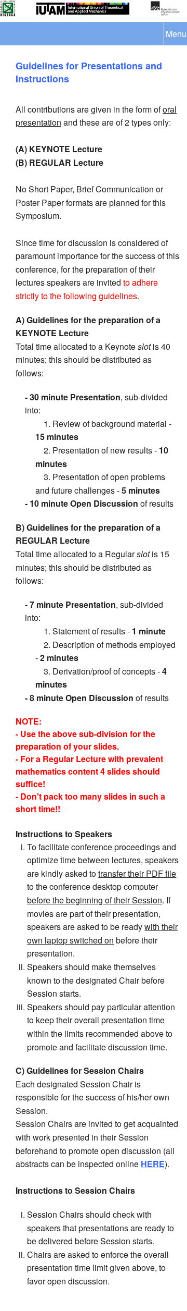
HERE (153, 1164)
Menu (176, 34)
